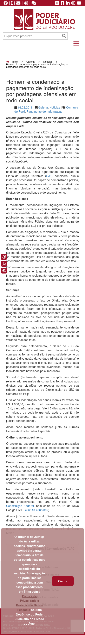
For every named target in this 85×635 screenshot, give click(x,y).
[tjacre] (68, 3)
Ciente (62, 581)
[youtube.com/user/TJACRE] (79, 3)
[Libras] (4, 257)
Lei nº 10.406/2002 (36, 510)
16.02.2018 (25, 107)
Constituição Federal (20, 506)
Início (14, 61)
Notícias (47, 61)
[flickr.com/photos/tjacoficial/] (57, 3)
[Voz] (4, 264)
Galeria (30, 61)
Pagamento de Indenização (45, 111)
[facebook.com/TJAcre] (62, 3)
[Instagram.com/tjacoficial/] (73, 3)
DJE (49, 176)
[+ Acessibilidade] (4, 271)
